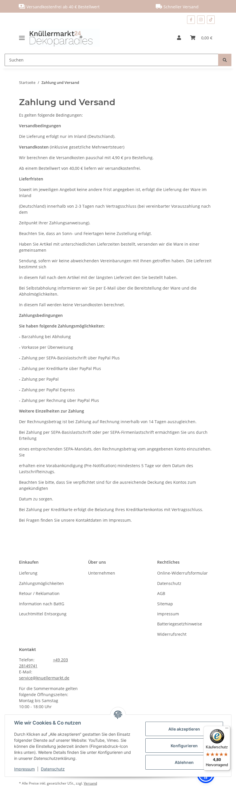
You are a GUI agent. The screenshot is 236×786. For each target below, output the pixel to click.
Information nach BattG (41, 603)
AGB (161, 593)
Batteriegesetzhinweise (179, 624)
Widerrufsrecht (171, 634)
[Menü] (226, 729)
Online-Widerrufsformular (182, 573)
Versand (90, 783)
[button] (179, 37)
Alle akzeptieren (184, 729)
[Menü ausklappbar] (24, 37)
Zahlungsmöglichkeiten (41, 583)
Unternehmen (101, 573)
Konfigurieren (184, 745)
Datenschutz (53, 768)
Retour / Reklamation (39, 593)
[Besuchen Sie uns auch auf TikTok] (211, 20)
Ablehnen (184, 762)
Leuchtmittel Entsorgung (42, 614)
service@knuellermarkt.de (44, 678)
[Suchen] (224, 60)
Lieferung (28, 573)
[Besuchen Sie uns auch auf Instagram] (201, 20)
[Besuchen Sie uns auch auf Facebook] (191, 20)
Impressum (24, 768)
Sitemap (165, 603)
